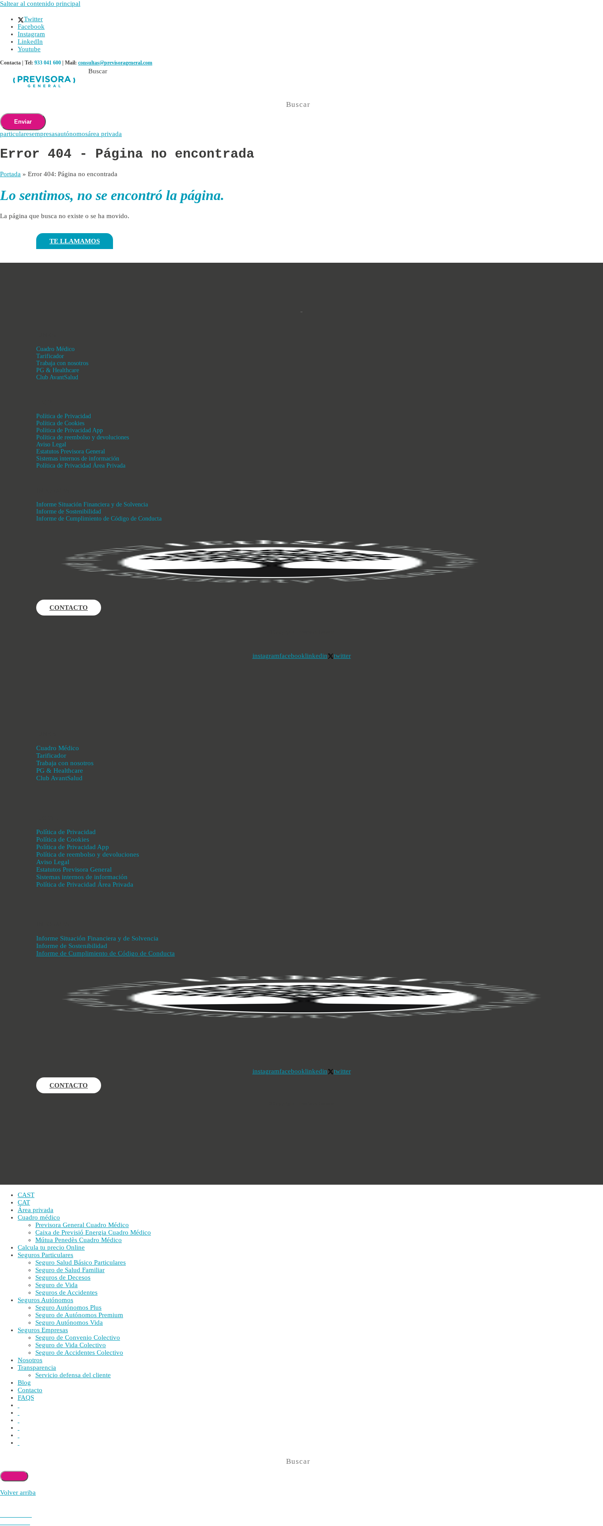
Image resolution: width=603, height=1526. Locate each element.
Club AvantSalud (57, 377)
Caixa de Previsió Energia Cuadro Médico (93, 1232)
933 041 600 (47, 63)
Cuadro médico (39, 1217)
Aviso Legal (51, 444)
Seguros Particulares (45, 1254)
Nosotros (30, 1360)
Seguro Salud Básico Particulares (80, 1262)
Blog (24, 1382)
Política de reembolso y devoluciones (82, 437)
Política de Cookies (60, 423)
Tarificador (50, 356)
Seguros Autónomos (45, 1299)
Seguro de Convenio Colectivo (77, 1337)
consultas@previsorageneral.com (115, 63)
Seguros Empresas (43, 1329)
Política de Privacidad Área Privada (80, 465)
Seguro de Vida (56, 1284)
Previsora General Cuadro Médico (82, 1224)
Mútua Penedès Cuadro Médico (78, 1239)
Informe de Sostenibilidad (68, 511)
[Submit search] (14, 1476)
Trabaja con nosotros (62, 363)
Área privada (35, 1209)
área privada (105, 133)
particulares (16, 133)
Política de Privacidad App (69, 430)
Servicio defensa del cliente (73, 1375)
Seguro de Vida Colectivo (70, 1344)
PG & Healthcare (57, 370)
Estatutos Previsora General (70, 451)
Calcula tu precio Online (51, 1247)
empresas (44, 133)
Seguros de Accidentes (66, 1292)
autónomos (72, 133)
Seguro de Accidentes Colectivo (79, 1352)
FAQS (26, 1397)
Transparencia (37, 1367)
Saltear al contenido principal (40, 3)
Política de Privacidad (63, 416)
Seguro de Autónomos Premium (79, 1314)
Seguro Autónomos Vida (69, 1322)
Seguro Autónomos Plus (68, 1307)
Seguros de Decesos (62, 1277)
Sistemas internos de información (77, 458)
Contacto (30, 1390)
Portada (10, 174)
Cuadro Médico (55, 349)
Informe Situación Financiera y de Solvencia (92, 504)
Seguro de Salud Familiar (70, 1269)
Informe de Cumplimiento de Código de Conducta (99, 518)
